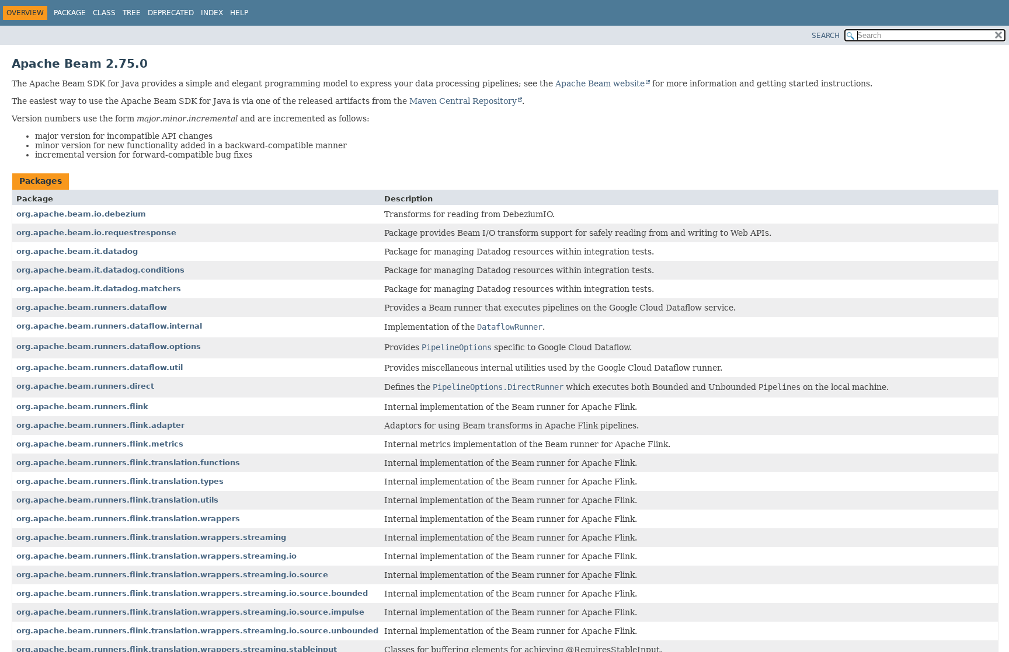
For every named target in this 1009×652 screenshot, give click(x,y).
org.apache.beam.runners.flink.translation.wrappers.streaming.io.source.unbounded (197, 630)
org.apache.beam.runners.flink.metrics (99, 444)
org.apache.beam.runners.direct (85, 386)
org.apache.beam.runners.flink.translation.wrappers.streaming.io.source (172, 574)
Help (239, 13)
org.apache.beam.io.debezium (81, 214)
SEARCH (826, 36)
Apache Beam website (600, 83)
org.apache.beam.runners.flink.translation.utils (117, 500)
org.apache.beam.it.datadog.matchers (98, 288)
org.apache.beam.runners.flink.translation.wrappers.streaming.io (156, 556)
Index (212, 13)
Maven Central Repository (463, 101)
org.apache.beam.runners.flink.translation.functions (128, 462)
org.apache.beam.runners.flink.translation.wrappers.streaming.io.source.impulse (190, 612)
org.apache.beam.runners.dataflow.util (99, 367)
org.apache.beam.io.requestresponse (96, 232)
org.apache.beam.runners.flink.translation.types (120, 481)
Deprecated (171, 13)
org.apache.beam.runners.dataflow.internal (109, 326)
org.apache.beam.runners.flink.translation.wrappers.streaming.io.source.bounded (192, 593)
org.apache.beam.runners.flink (82, 406)
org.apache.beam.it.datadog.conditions (100, 270)
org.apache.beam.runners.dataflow (91, 307)
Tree (132, 13)
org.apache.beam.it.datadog (77, 251)
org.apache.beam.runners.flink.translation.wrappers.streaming (151, 537)
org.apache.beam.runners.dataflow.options (108, 346)
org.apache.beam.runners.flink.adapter (100, 425)
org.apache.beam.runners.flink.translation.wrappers (128, 518)
